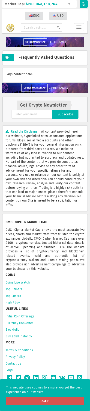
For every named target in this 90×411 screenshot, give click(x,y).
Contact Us (13, 363)
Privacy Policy (15, 357)
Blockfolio (12, 329)
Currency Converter (19, 323)
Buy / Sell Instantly (19, 336)
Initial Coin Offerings (20, 316)
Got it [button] (45, 401)
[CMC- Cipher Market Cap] (11, 27)
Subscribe (65, 114)
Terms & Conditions (19, 350)
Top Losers (13, 296)
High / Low (13, 302)
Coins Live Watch (18, 282)
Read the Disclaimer (24, 131)
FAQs (9, 370)
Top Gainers (14, 289)
